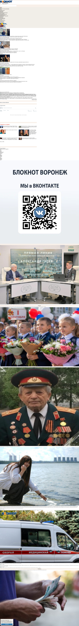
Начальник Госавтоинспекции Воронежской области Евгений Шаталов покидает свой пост (51, 506)
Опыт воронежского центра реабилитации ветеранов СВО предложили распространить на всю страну (44, 565)
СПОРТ (1, 19)
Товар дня (1, 66)
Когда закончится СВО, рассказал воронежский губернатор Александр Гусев (16, 507)
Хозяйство (1, 53)
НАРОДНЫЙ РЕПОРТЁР (3, 14)
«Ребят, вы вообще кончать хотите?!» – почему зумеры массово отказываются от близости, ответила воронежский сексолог (17, 64)
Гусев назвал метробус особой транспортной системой (54, 507)
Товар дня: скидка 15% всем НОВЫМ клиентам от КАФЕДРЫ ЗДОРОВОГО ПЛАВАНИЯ (12, 77)
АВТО (1, 8)
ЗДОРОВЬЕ (1, 11)
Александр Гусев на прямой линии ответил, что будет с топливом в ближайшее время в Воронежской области (12, 304)
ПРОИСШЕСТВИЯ (2, 18)
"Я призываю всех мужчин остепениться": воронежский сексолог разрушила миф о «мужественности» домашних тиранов (17, 65)
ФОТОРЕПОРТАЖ (2, 20)
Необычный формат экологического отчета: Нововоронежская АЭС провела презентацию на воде (12, 506)
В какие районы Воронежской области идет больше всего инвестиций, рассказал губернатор (36, 507)
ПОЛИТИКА (1, 17)
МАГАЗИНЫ (4, 27)
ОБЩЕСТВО (1, 16)
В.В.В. (1, 9)
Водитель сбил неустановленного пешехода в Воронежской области (69, 507)
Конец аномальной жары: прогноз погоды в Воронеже (63, 565)
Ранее (8, 110)
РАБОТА (5, 23)
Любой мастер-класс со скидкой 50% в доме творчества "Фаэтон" (9, 78)
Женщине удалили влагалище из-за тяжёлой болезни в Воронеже (31, 506)
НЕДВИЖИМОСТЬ (2, 15)
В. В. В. (1, 79)
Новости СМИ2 (2, 141)
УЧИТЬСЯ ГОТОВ (4, 24)
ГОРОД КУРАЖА (2, 10)
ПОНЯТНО (7, 624)
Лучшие (4, 110)
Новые (1, 110)
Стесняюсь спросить (3, 54)
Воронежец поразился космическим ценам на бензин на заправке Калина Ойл (11, 38)
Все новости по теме (3, 37)
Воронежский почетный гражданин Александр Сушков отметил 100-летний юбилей (10, 446)
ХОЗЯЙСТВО (2, 21)
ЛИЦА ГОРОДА (2, 13)
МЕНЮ (1, 7)
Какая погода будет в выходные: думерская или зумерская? (8, 52)
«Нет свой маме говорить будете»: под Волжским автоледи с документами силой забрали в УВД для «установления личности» (15, 565)
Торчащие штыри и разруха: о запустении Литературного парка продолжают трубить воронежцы (13, 39)
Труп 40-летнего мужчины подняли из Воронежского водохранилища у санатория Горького (11, 563)
